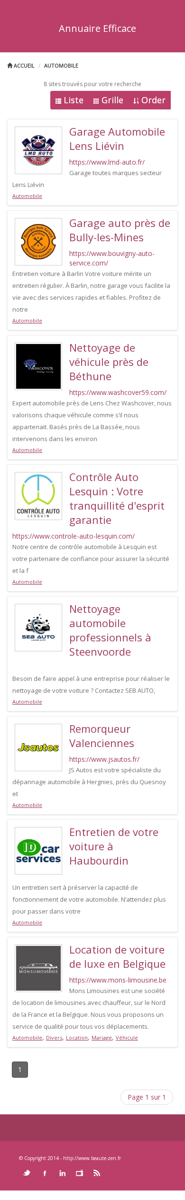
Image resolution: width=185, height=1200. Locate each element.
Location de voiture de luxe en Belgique (117, 956)
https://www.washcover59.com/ (117, 392)
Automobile (61, 65)
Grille (112, 100)
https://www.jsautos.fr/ (104, 759)
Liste (73, 100)
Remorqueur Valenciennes (101, 735)
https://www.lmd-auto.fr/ (107, 162)
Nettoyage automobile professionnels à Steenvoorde (110, 630)
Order (153, 100)
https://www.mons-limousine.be (117, 979)
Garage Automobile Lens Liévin (117, 138)
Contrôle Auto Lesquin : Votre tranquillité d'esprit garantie (117, 498)
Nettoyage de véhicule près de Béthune (108, 361)
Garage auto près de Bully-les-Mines (119, 230)
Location (77, 1037)
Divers (54, 1037)
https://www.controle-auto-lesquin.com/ (73, 536)
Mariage (102, 1037)
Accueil (23, 65)
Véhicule (127, 1037)
